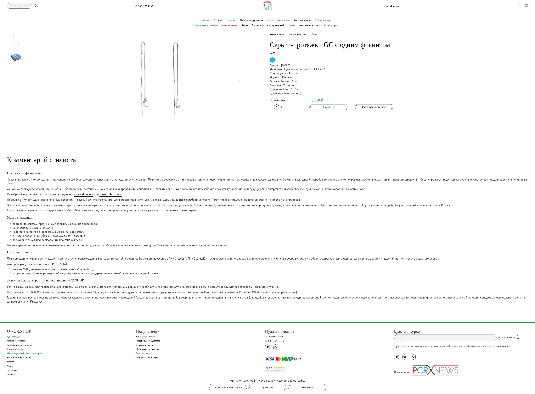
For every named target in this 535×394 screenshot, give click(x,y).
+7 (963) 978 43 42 (143, 6)
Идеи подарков (230, 25)
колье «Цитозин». (110, 194)
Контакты (11, 374)
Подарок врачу (322, 20)
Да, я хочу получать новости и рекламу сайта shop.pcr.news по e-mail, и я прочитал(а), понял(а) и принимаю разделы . (455, 346)
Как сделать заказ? (145, 336)
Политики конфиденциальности (500, 346)
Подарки (230, 20)
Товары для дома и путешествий (268, 25)
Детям (292, 25)
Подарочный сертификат (148, 357)
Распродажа (283, 20)
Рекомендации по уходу (19, 357)
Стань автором (331, 25)
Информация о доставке (148, 340)
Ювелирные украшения (251, 20)
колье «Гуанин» (83, 194)
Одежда (217, 20)
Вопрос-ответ (142, 353)
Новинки (205, 20)
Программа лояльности (147, 349)
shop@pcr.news (393, 6)
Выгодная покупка (302, 20)
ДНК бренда (13, 336)
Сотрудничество (15, 349)
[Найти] (36, 5)
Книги (270, 20)
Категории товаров (16, 340)
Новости (11, 361)
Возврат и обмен (144, 345)
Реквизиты (12, 370)
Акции (245, 25)
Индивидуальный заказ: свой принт (25, 353)
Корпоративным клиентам (205, 25)
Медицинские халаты (309, 25)
